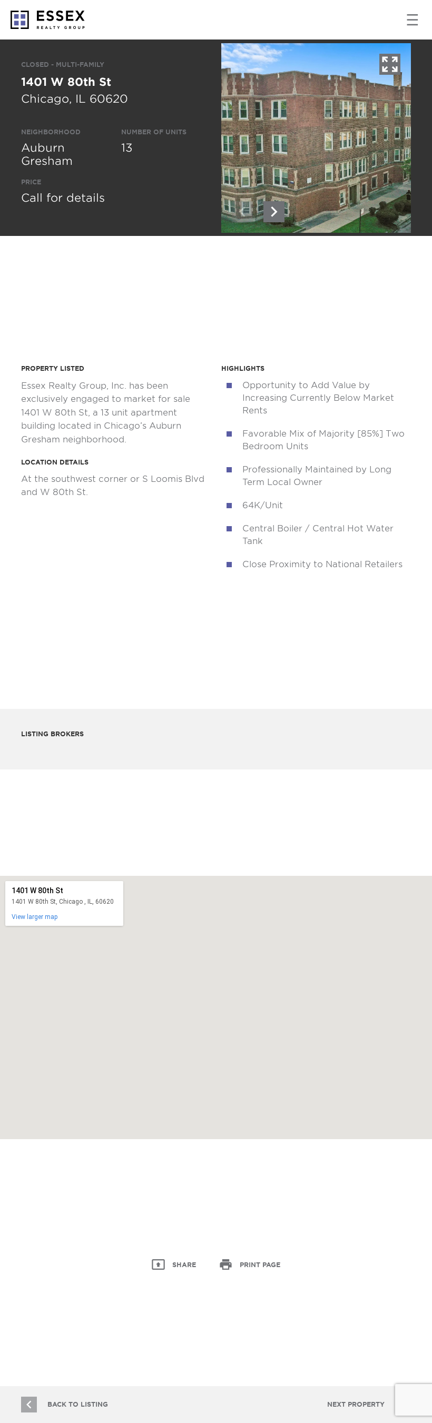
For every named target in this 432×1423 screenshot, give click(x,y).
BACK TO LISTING (77, 1404)
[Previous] (242, 211)
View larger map (34, 917)
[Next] (273, 211)
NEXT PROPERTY (356, 1404)
